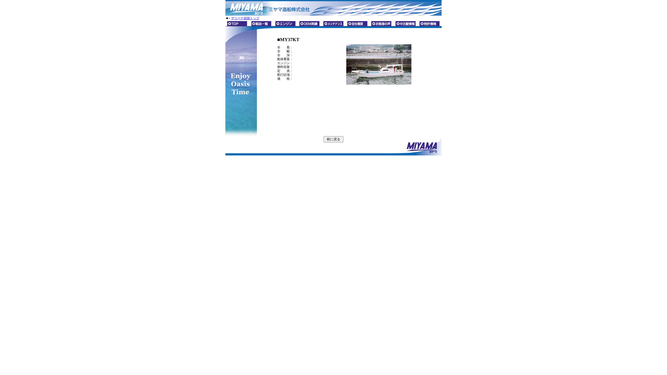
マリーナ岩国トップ (245, 18)
